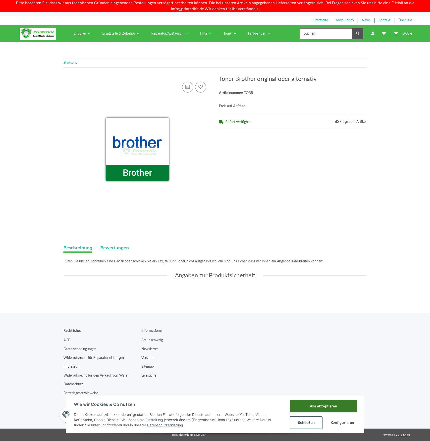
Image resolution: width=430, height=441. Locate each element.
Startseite (321, 20)
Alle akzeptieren (323, 406)
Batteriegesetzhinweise (80, 393)
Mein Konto (345, 20)
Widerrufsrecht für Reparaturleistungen (93, 358)
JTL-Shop (404, 434)
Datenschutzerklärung (165, 425)
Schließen (306, 422)
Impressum (71, 366)
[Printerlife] (38, 33)
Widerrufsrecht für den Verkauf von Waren (96, 375)
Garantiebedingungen (79, 349)
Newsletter (149, 349)
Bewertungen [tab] (114, 247)
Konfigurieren (342, 422)
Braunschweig (152, 340)
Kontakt (384, 20)
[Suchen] (357, 33)
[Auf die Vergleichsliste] (187, 87)
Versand (147, 358)
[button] (372, 33)
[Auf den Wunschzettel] (200, 87)
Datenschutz (73, 384)
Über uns (405, 20)
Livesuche (148, 375)
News (366, 20)
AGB (66, 340)
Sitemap (147, 366)
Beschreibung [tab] (77, 247)
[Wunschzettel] (384, 33)
